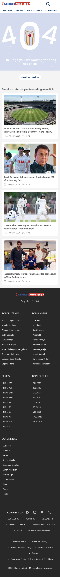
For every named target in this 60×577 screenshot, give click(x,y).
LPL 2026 (36, 402)
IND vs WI (7, 416)
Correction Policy (45, 547)
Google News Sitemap (39, 530)
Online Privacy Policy (44, 524)
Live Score (7, 445)
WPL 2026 (37, 383)
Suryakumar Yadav (41, 359)
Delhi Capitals (8, 335)
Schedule (51, 10)
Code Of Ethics (32, 553)
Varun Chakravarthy (41, 363)
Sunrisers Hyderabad (11, 354)
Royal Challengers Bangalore (14, 349)
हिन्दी (37, 301)
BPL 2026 (37, 407)
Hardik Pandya (39, 339)
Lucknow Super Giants (11, 359)
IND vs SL (7, 412)
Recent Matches (9, 460)
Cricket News (8, 479)
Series (5, 455)
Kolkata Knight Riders (11, 320)
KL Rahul (36, 320)
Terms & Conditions (44, 559)
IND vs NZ (7, 402)
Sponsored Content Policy (22, 559)
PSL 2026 (36, 397)
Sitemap (18, 530)
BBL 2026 (37, 388)
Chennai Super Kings (11, 330)
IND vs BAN (8, 392)
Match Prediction (10, 469)
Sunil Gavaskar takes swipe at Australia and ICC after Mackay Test (29, 178)
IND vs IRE (7, 426)
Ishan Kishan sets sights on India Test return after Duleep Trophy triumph (27, 227)
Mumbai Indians (9, 325)
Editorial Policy (19, 541)
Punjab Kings (7, 339)
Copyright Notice (18, 524)
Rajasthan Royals (9, 344)
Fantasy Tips (8, 474)
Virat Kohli (37, 335)
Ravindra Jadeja (39, 349)
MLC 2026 (37, 412)
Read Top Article (30, 77)
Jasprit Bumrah (39, 354)
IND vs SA (7, 407)
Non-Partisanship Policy (21, 547)
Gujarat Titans (8, 363)
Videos (5, 484)
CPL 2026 (37, 392)
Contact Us (13, 518)
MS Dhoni (37, 325)
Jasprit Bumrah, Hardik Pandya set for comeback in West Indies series (30, 275)
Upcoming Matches (11, 465)
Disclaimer (47, 518)
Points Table (34, 10)
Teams (19, 10)
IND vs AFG (7, 383)
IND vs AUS (7, 388)
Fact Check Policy (39, 541)
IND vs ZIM (7, 421)
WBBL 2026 (37, 421)
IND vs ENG (8, 397)
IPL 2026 (7, 10)
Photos (5, 489)
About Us (30, 518)
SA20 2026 (37, 416)
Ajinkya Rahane (39, 344)
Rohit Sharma (38, 330)
